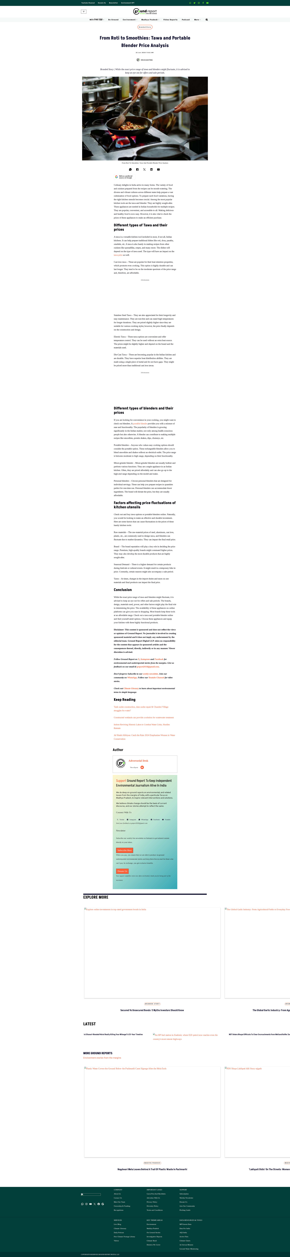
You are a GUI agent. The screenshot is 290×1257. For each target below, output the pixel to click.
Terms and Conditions (155, 1210)
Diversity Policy (152, 1206)
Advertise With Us (153, 1198)
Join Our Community (187, 1206)
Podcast (186, 20)
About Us (117, 1194)
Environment (151, 1224)
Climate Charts (185, 1241)
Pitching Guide (185, 1210)
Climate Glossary (131, 688)
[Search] (207, 20)
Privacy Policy (152, 1202)
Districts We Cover (153, 1245)
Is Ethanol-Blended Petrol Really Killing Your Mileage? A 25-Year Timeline (113, 1034)
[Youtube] (207, 3)
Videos (116, 1241)
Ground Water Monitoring (189, 1249)
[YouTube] (90, 1204)
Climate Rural (152, 1241)
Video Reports (170, 20)
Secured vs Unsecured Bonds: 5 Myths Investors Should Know (152, 1010)
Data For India (185, 1228)
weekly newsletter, (150, 674)
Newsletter (113, 3)
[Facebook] (203, 3)
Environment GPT (127, 3)
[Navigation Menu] (83, 12)
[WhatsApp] (82, 1204)
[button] (103, 19)
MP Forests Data (185, 1224)
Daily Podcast (119, 1233)
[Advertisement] (145, 298)
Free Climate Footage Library (124, 1237)
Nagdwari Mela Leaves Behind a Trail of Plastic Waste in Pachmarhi (152, 1169)
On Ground (113, 20)
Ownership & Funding (122, 1206)
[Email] (142, 767)
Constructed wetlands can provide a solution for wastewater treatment (144, 717)
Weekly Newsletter (186, 1198)
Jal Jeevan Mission (186, 1245)
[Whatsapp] (190, 3)
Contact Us (118, 1198)
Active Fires (184, 1237)
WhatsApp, (132, 677)
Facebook (159, 659)
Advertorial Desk (147, 60)
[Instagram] (198, 3)
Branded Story (145, 27)
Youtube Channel (88, 3)
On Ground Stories (153, 1233)
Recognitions (118, 1210)
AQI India (183, 1233)
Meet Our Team (119, 1202)
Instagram (145, 659)
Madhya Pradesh (152, 1163)
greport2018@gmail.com (148, 666)
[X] (194, 3)
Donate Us (102, 3)
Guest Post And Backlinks (156, 1194)
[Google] (102, 1204)
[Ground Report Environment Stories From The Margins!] (145, 11)
